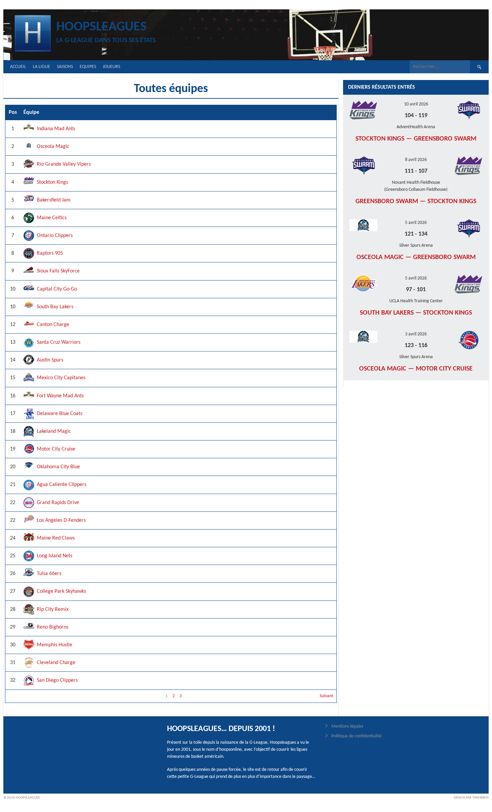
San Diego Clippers (57, 680)
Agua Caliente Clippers (61, 484)
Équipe (31, 112)
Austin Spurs (50, 360)
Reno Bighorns (52, 627)
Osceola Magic (53, 146)
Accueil (18, 66)
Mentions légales (347, 726)
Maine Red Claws (56, 538)
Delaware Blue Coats (59, 413)
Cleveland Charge (56, 662)
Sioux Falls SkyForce (58, 271)
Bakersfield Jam (54, 200)
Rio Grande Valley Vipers (64, 164)
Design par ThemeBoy (471, 798)
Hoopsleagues (101, 27)
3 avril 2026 (416, 334)
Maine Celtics (52, 218)
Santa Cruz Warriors (58, 342)
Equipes (88, 66)
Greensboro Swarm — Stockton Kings (415, 201)
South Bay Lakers (55, 307)
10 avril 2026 (416, 104)
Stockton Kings (52, 182)
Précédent (18, 696)
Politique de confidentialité (356, 736)
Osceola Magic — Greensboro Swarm (416, 257)
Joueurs (111, 66)
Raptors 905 (50, 253)
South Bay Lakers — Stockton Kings (416, 313)
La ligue (41, 66)
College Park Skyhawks (61, 591)
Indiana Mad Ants (56, 129)
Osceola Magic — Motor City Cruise (416, 369)
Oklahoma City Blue (58, 467)
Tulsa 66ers (49, 573)
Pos (13, 112)
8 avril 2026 (416, 159)
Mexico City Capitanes (61, 378)
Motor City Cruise (56, 449)
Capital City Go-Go (57, 289)
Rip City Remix (53, 609)
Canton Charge (53, 324)
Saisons (65, 66)
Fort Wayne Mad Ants (60, 396)
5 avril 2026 (416, 222)
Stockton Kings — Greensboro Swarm (415, 139)
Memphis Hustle (54, 645)
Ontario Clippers (55, 235)
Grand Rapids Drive (58, 502)
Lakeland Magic (54, 431)
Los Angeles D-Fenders (61, 520)
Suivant (326, 696)
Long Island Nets (54, 556)
